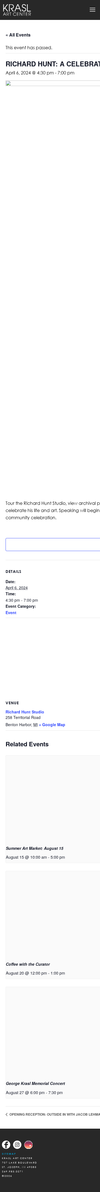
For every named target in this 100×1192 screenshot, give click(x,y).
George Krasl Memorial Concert (35, 1083)
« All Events (18, 35)
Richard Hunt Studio (25, 712)
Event (11, 612)
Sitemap (9, 1153)
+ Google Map (52, 724)
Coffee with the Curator (28, 964)
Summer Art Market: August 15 (34, 848)
